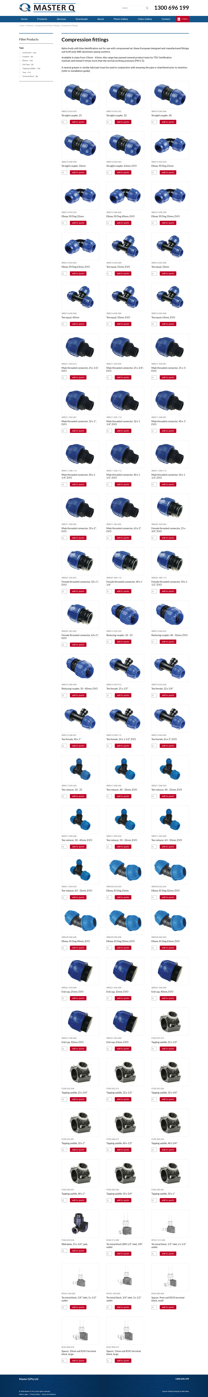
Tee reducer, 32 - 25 (72, 789)
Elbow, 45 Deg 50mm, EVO (120, 941)
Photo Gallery (121, 19)
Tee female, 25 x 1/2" (117, 688)
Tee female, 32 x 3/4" (162, 688)
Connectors (27, 53)
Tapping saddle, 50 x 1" (163, 1193)
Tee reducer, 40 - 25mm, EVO (166, 789)
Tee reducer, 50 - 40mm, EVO (77, 840)
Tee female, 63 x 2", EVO (164, 739)
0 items (184, 19)
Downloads (82, 19)
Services (61, 19)
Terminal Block (28, 76)
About (100, 19)
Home (24, 19)
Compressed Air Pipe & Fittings (47, 26)
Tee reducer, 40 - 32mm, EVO (121, 789)
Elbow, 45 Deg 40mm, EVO (76, 941)
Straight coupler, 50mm (74, 165)
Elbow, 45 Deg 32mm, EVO (165, 890)
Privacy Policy (35, 1394)
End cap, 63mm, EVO (117, 1042)
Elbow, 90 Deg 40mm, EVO (120, 216)
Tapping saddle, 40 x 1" (73, 1193)
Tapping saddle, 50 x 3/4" (119, 1193)
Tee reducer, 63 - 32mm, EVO (77, 890)
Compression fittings (69, 26)
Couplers (25, 57)
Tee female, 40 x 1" (71, 739)
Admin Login (23, 1394)
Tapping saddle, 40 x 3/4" (164, 1143)
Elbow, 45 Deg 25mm (117, 890)
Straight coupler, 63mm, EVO (121, 165)
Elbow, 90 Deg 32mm (73, 216)
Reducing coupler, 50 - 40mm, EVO (80, 688)
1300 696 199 (171, 7)
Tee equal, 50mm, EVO (118, 317)
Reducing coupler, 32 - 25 (119, 635)
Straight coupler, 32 (116, 115)
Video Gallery (145, 19)
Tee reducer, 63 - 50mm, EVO (166, 840)
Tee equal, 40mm (70, 317)
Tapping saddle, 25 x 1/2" (164, 1042)
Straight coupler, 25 (72, 115)
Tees (24, 72)
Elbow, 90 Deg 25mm (162, 165)
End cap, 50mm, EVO (73, 1042)
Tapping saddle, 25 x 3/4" (75, 1092)
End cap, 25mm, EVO (73, 991)
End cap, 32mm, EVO (117, 991)
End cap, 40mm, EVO (162, 991)
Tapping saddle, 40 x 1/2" (119, 1143)
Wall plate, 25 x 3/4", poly (75, 1244)
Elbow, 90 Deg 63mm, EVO (76, 266)
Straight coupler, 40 (161, 115)
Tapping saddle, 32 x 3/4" (164, 1092)
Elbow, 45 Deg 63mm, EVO (165, 941)
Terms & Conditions (49, 1394)
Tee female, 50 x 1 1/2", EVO (121, 739)
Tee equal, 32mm (160, 266)
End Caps (26, 64)
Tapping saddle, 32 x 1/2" (119, 1092)
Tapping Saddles (29, 68)
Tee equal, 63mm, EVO (163, 317)
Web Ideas (185, 1391)
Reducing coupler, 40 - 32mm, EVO (169, 635)
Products (42, 19)
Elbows (25, 60)
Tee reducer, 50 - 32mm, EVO (121, 840)
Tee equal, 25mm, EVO (118, 266)
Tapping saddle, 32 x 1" (73, 1143)
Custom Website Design (170, 1391)
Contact (166, 19)
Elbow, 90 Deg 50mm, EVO (165, 216)
